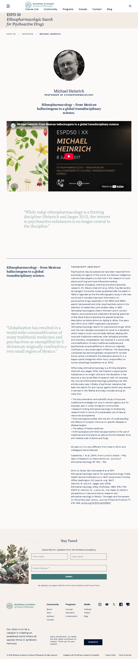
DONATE (93, 642)
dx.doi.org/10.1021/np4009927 (96, 503)
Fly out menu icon (8, 6)
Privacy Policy (94, 585)
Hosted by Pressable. (91, 655)
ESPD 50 (11, 34)
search (130, 6)
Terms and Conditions (75, 585)
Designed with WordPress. (73, 655)
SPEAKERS (28, 34)
